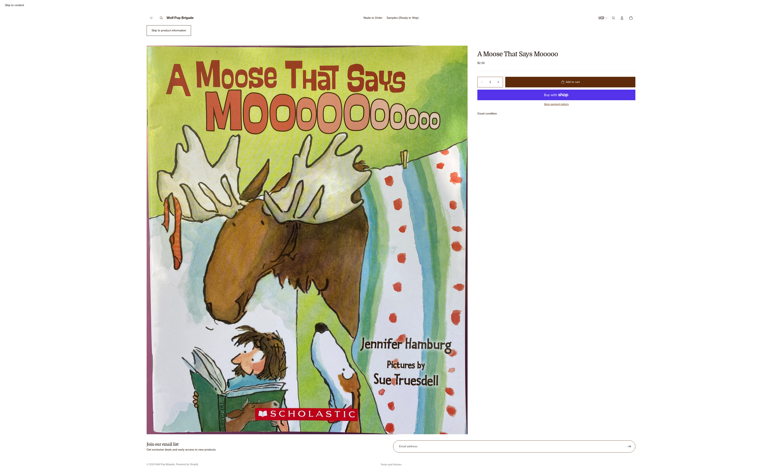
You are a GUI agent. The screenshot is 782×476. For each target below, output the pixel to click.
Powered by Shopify (187, 464)
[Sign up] (629, 446)
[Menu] (151, 18)
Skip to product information (169, 30)
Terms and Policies (391, 464)
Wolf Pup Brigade (165, 464)
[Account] (621, 17)
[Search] (161, 17)
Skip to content (14, 5)
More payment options (556, 104)
